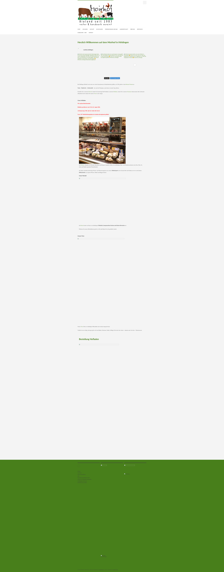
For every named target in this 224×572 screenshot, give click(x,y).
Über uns (132, 29)
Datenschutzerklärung (81, 474)
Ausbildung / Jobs (82, 32)
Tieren (95, 93)
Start (79, 29)
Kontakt (91, 32)
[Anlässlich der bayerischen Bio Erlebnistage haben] (89, 65)
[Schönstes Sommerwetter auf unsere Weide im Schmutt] (135, 65)
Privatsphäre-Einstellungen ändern (84, 477)
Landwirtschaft (124, 29)
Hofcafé (92, 29)
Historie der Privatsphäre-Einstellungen (84, 479)
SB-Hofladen (99, 29)
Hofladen (85, 29)
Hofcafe (82, 225)
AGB (78, 476)
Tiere (82, 326)
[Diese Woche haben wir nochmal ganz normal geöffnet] (112, 65)
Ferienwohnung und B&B (111, 29)
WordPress (101, 569)
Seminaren (129, 91)
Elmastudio (115, 569)
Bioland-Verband (129, 84)
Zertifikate (140, 29)
